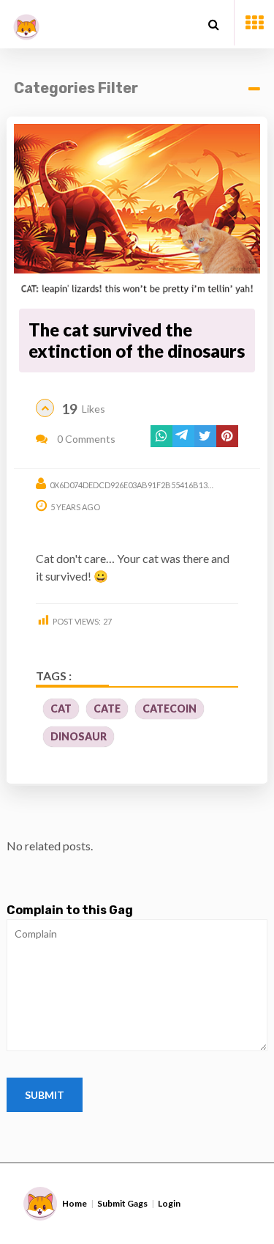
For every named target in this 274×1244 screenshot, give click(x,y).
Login (169, 1203)
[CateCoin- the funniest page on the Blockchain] (26, 21)
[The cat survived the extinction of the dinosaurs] (136, 213)
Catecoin (169, 708)
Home (74, 1203)
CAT (61, 708)
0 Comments (85, 439)
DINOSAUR (78, 736)
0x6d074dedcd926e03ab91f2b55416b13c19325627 (149, 485)
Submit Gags (122, 1203)
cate (107, 708)
